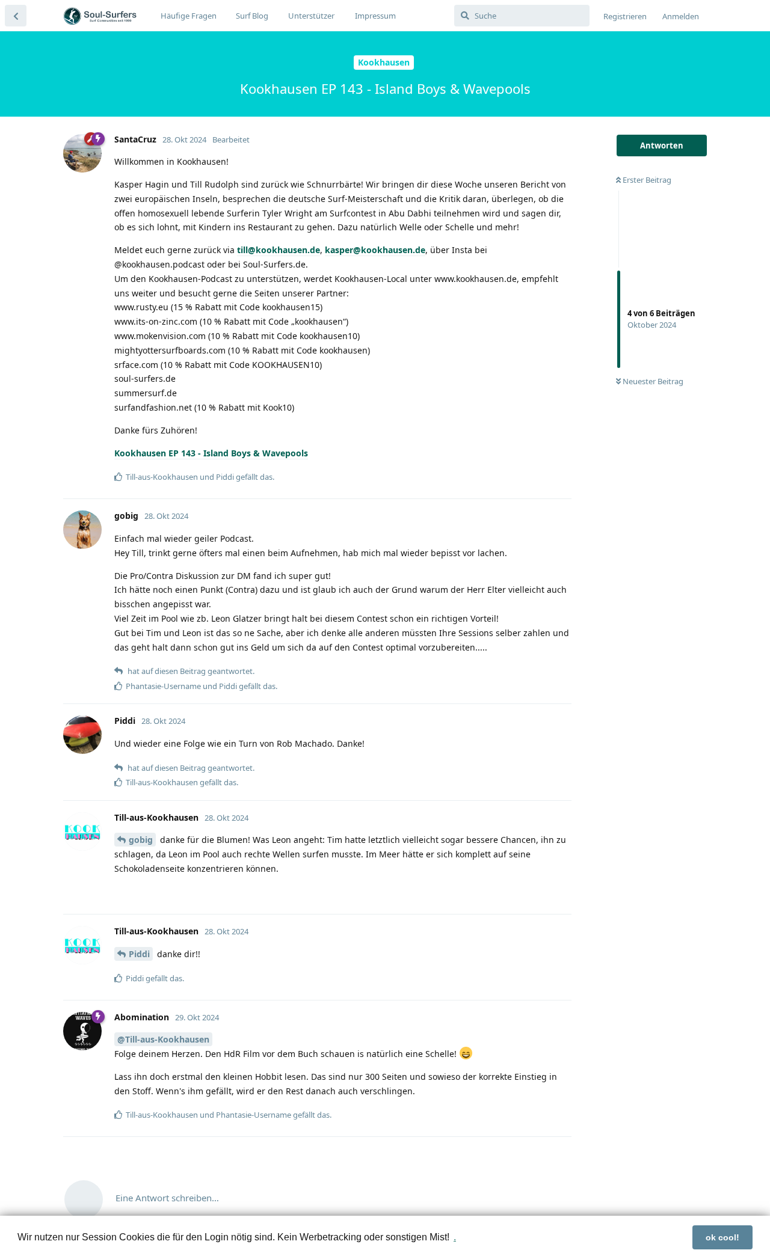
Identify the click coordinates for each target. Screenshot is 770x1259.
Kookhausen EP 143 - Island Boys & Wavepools (211, 453)
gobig (141, 839)
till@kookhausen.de (278, 250)
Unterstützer (311, 15)
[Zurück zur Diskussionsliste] (15, 15)
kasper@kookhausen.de (375, 250)
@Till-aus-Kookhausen (163, 1039)
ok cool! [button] (722, 1237)
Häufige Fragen (189, 15)
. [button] (455, 1237)
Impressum (375, 15)
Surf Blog (252, 15)
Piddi (139, 954)
